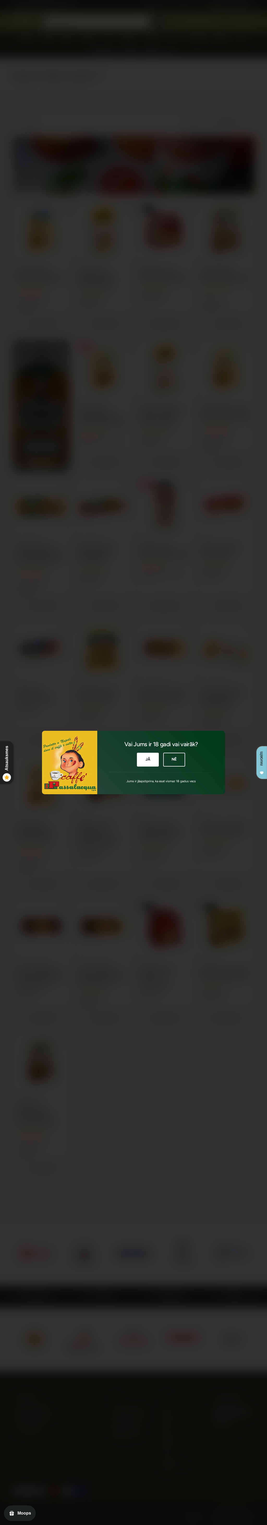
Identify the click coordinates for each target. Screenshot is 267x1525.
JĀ (147, 759)
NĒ (174, 759)
